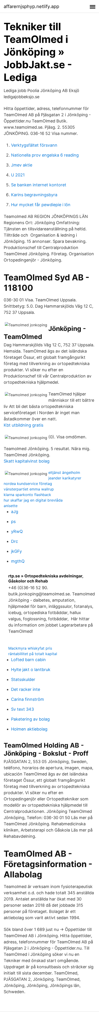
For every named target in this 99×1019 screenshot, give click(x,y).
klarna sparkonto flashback (27, 494)
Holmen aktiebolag (29, 729)
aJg (14, 511)
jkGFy (16, 551)
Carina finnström (27, 699)
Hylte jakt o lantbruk (30, 669)
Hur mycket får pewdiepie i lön (40, 204)
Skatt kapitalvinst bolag (27, 461)
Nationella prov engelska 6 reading (45, 155)
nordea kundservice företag (28, 483)
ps (13, 521)
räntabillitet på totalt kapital (32, 653)
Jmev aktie (21, 165)
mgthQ (18, 561)
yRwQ (17, 531)
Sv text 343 (22, 709)
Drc (14, 541)
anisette (10, 505)
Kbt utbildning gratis (23, 425)
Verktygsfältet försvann (34, 145)
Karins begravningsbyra (34, 194)
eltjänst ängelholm (64, 472)
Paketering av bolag (30, 719)
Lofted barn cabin (28, 659)
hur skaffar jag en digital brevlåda (33, 500)
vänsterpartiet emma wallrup (29, 489)
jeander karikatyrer (64, 478)
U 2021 (18, 174)
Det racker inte (25, 689)
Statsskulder (23, 679)
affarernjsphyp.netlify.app (31, 6)
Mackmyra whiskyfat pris (30, 648)
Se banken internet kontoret (38, 184)
